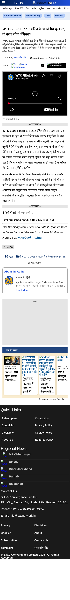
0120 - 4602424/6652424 (27, 509)
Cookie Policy (43, 432)
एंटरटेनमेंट (57, 8)
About (38, 533)
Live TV (18, 3)
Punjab (14, 476)
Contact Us (42, 418)
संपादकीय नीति (41, 547)
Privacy (5, 525)
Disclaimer (8, 432)
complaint (7, 547)
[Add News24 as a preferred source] (56, 65)
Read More (22, 290)
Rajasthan (16, 483)
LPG (48, 15)
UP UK (13, 461)
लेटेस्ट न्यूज (7, 8)
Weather (59, 15)
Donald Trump (33, 15)
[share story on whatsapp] (18, 66)
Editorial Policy (44, 439)
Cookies (6, 533)
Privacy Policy (44, 425)
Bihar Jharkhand (20, 469)
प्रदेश (34, 8)
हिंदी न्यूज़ (9, 256)
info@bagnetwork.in (23, 515)
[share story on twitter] (23, 63)
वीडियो (17, 256)
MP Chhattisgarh (20, 454)
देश (27, 8)
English (51, 3)
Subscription (10, 418)
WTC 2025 (8, 247)
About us (7, 439)
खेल (48, 8)
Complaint (8, 425)
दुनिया (41, 8)
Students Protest (12, 15)
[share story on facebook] (13, 63)
